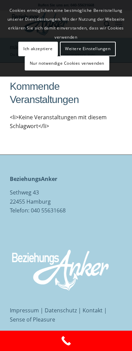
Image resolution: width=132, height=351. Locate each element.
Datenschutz (61, 310)
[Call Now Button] (66, 341)
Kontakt (93, 310)
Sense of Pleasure (32, 319)
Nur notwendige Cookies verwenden (67, 63)
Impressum (24, 310)
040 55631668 (48, 210)
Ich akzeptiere (37, 48)
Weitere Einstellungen (88, 48)
